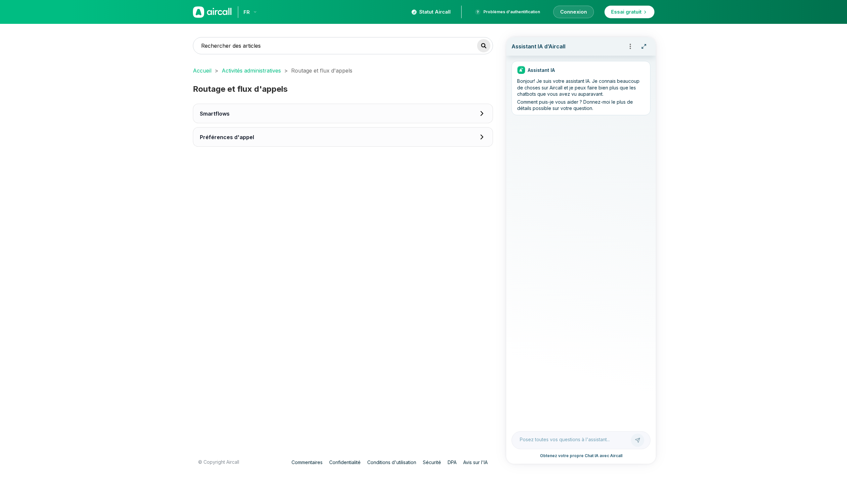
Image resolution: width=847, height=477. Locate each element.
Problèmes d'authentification (511, 11)
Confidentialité (345, 462)
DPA (452, 462)
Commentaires (307, 462)
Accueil (202, 70)
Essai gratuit (626, 12)
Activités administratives (251, 70)
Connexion (573, 12)
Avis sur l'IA (475, 462)
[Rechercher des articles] (483, 45)
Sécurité (432, 462)
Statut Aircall (435, 12)
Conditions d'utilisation (391, 462)
